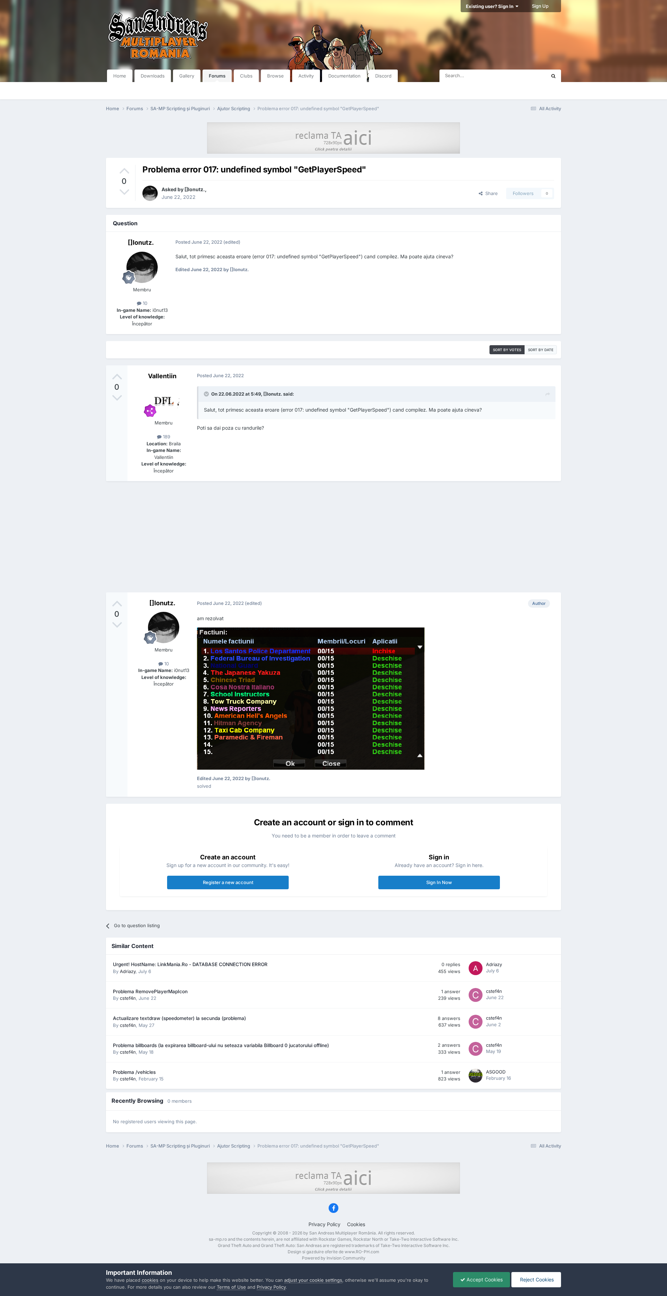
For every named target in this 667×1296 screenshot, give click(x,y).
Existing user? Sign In (491, 6)
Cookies (356, 1224)
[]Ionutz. (194, 189)
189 (166, 436)
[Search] (553, 76)
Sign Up (540, 6)
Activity (306, 76)
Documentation (344, 76)
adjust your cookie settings (313, 1280)
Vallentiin (162, 376)
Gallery (186, 76)
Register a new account (228, 882)
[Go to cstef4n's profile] (476, 995)
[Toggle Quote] (207, 394)
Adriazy (127, 971)
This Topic (526, 75)
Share (490, 193)
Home (119, 76)
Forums (217, 76)
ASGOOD (495, 1072)
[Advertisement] (333, 536)
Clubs (246, 76)
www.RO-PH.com (362, 1251)
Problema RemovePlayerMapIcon (150, 991)
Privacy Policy (324, 1224)
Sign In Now (439, 882)
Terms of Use (231, 1287)
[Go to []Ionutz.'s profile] (150, 193)
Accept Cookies (484, 1279)
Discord (383, 76)
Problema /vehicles (134, 1072)
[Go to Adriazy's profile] (476, 968)
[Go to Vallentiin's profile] (163, 400)
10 (144, 303)
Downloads (153, 76)
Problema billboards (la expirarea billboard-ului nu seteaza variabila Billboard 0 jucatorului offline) (221, 1045)
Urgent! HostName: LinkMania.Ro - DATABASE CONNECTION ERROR (190, 964)
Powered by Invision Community (333, 1258)
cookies (150, 1280)
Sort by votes (507, 350)
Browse (275, 76)
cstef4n (128, 998)
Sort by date (540, 350)
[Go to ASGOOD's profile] (476, 1076)
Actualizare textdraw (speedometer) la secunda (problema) (179, 1018)
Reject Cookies (536, 1279)
